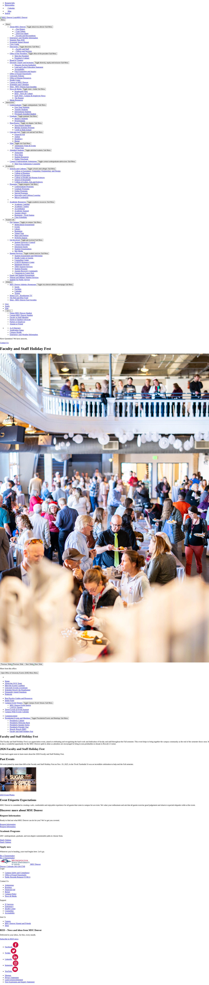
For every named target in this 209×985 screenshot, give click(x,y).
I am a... (9, 311)
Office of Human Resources (20, 78)
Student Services (16, 253)
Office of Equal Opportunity (20, 74)
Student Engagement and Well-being (28, 256)
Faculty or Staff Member (19, 317)
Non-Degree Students (23, 125)
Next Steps (19, 155)
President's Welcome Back (20, 723)
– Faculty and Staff (22, 49)
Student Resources (22, 157)
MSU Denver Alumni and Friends (18, 923)
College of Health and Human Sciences (30, 178)
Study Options (5, 842)
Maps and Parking (21, 235)
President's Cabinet (17, 721)
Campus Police (10, 894)
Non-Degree (15, 123)
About (8, 24)
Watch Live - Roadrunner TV (21, 296)
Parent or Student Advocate (20, 320)
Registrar (8, 887)
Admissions (10, 102)
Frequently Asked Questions (15, 692)
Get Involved (15, 240)
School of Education (22, 175)
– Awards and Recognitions (25, 36)
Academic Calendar (22, 204)
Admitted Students (17, 150)
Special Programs (21, 193)
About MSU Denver (18, 27)
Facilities (18, 289)
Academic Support (22, 211)
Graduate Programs (22, 189)
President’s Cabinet (22, 58)
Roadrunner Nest (21, 91)
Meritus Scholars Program (24, 128)
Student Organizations (23, 249)
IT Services (9, 904)
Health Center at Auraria (24, 258)
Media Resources (16, 100)
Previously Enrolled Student (25, 114)
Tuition (17, 137)
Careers (8, 921)
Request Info (10, 3)
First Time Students (22, 107)
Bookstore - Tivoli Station (24, 215)
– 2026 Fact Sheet (21, 33)
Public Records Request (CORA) (17, 877)
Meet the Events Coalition (15, 686)
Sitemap (8, 975)
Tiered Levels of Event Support (17, 710)
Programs (13, 184)
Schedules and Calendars (19, 85)
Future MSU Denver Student (21, 313)
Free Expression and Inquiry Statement (19, 982)
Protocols (8, 694)
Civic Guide (14, 44)
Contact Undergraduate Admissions (23, 161)
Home (7, 681)
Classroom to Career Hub (24, 273)
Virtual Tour (19, 148)
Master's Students (21, 119)
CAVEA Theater (16, 707)
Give (7, 304)
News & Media (16, 89)
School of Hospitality (23, 180)
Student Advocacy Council (25, 242)
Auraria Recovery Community (26, 271)
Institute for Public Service (20, 280)
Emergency (9, 906)
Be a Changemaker (7, 858)
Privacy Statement (12, 978)
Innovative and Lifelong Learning (27, 195)
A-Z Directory (15, 328)
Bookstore (18, 231)
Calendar (18, 291)
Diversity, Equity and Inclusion (22, 63)
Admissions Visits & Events (25, 146)
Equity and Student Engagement (22, 275)
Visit (12, 143)
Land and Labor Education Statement (29, 67)
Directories (14, 47)
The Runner (19, 98)
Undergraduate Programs (24, 187)
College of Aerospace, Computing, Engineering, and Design (37, 171)
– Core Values (20, 31)
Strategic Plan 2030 (17, 40)
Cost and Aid (15, 132)
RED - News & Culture (24, 94)
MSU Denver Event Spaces (20, 705)
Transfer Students (21, 109)
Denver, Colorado (7, 866)
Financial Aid (20, 134)
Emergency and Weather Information (24, 38)
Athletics (9, 282)
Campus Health (16, 332)
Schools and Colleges (18, 169)
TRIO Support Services (24, 267)
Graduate (13, 116)
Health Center (15, 80)
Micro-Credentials (21, 197)
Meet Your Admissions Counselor (27, 164)
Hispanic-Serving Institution (25, 65)
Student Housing (21, 269)
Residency (18, 139)
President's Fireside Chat (19, 727)
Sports (17, 287)
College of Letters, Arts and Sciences (29, 182)
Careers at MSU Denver (19, 82)
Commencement (11, 716)
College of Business (22, 173)
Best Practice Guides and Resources (18, 698)
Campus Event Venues (14, 703)
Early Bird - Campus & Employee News (30, 96)
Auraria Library (20, 213)
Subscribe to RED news (9, 939)
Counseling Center (22, 260)
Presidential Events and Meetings (18, 718)
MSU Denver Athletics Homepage (23, 284)
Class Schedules (21, 217)
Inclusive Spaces (21, 238)
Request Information (8, 827)
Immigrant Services (22, 264)
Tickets (17, 293)
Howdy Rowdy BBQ (18, 729)
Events (17, 227)
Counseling (9, 911)
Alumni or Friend (16, 324)
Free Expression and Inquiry (25, 71)
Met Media (19, 251)
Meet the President (22, 56)
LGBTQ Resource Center (24, 262)
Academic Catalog (22, 206)
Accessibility (19, 69)
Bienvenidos (9, 5)
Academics (10, 166)
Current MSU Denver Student (21, 315)
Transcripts (19, 153)
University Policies (17, 76)
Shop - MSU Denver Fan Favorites (23, 87)
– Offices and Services (23, 51)
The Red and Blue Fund (19, 298)
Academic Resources (18, 202)
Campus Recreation (22, 245)
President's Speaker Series (20, 725)
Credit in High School (23, 130)
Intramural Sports (21, 247)
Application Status (17, 330)
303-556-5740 (19, 866)
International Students (23, 112)
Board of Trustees (16, 60)
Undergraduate (16, 105)
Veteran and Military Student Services (24, 277)
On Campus (14, 222)
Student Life (10, 220)
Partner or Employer (17, 322)
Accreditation (20, 209)
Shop (7, 926)
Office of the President (18, 53)
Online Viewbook (21, 159)
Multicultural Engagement (24, 225)
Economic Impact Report (19, 42)
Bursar (17, 141)
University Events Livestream (16, 688)
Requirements (20, 121)
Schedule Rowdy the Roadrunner (17, 690)
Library (17, 229)
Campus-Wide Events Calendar (17, 712)
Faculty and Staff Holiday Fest (21, 731)
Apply (7, 306)
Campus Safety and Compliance (17, 873)
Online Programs (21, 191)
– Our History (20, 29)
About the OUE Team (13, 683)
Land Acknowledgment (14, 980)
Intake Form (9, 701)
